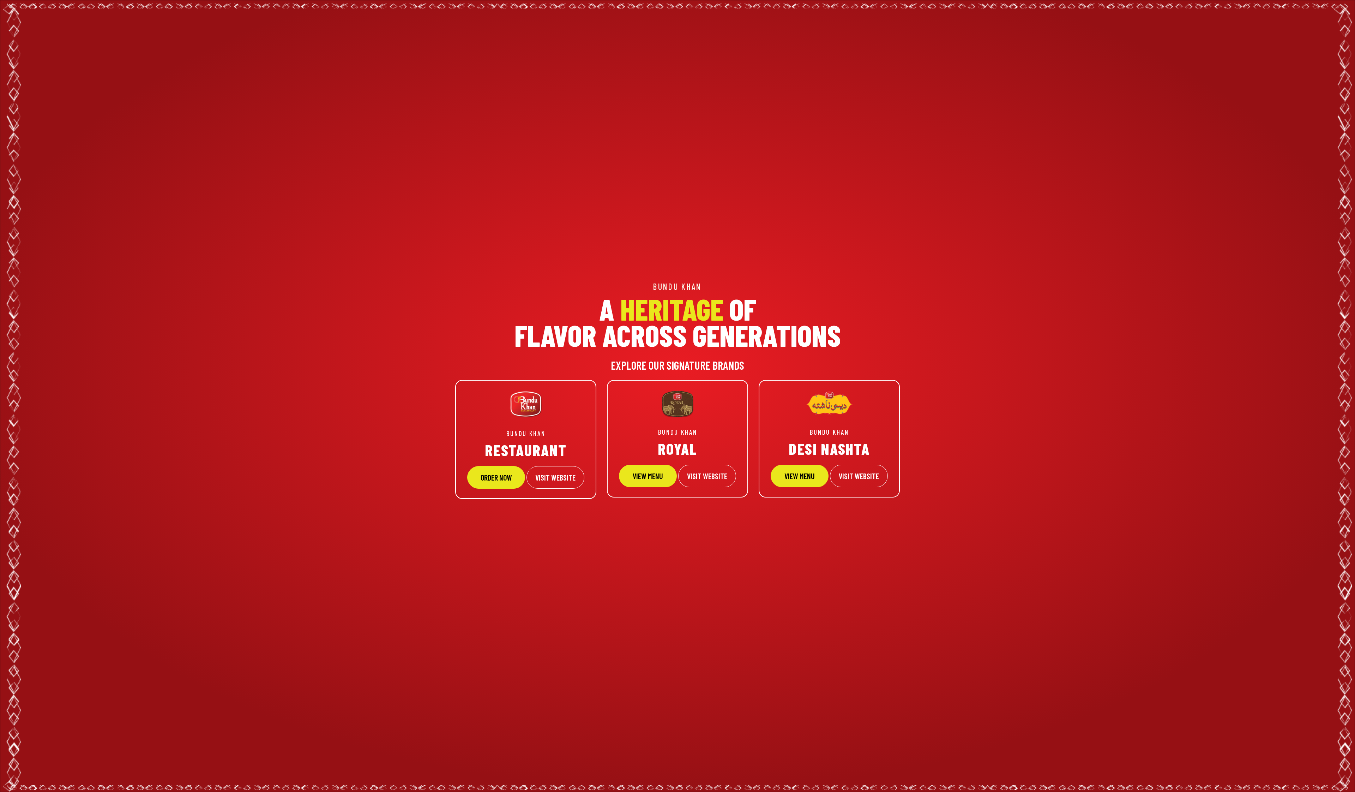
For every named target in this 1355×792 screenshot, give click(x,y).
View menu (648, 476)
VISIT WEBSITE (555, 477)
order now (496, 477)
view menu (799, 476)
